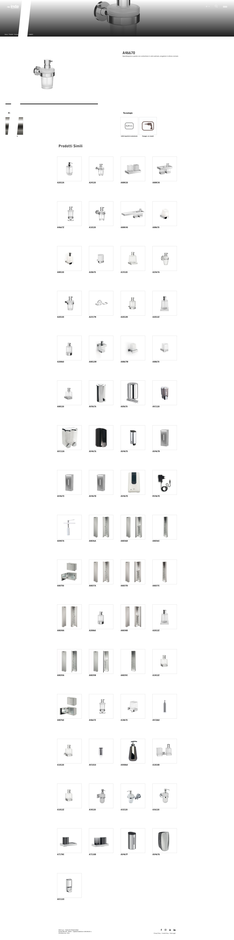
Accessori (17, 34)
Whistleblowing (62, 933)
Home (6, 34)
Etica (68, 933)
